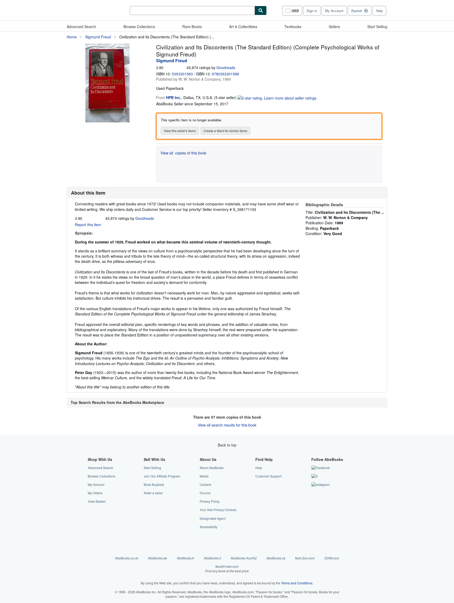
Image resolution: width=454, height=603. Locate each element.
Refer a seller (153, 493)
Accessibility (208, 526)
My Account (334, 10)
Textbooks (292, 26)
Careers (205, 484)
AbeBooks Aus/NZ (244, 558)
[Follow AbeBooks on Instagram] (320, 484)
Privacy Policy (210, 501)
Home (72, 36)
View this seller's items (180, 130)
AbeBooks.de (157, 558)
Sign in (312, 10)
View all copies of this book (183, 152)
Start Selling (377, 26)
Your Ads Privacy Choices (218, 509)
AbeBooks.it (212, 558)
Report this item (88, 224)
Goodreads (225, 67)
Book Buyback (154, 484)
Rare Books (192, 26)
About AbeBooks (212, 467)
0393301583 (182, 73)
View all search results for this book (227, 425)
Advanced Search (81, 26)
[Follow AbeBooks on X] (314, 476)
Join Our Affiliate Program (162, 476)
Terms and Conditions (296, 583)
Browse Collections (139, 26)
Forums (205, 493)
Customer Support (268, 476)
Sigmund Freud (98, 36)
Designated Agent (212, 518)
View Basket (96, 501)
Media (204, 476)
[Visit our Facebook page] (320, 467)
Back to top (227, 445)
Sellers (334, 26)
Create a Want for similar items (225, 130)
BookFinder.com (227, 568)
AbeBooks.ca (275, 558)
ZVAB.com (331, 558)
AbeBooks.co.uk (126, 558)
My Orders (95, 493)
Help (379, 10)
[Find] (260, 10)
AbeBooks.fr (185, 558)
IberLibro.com (305, 558)
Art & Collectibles (243, 26)
